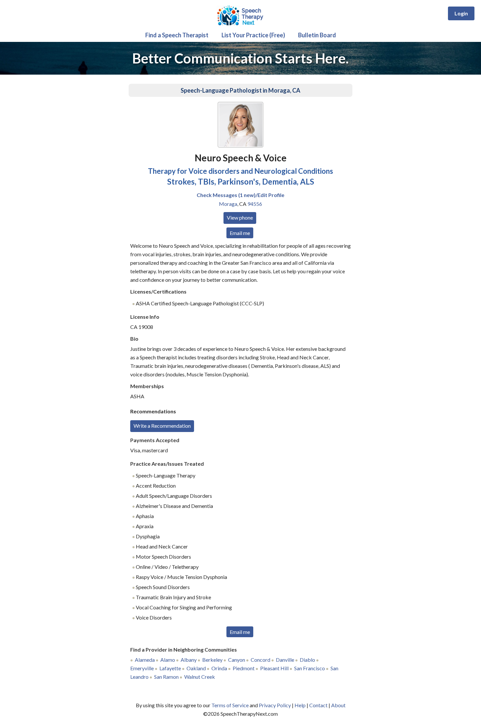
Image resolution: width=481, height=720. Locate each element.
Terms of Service (230, 705)
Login (461, 13)
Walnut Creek (199, 677)
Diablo (307, 660)
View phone (240, 217)
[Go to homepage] (240, 26)
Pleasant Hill (274, 668)
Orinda (219, 668)
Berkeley (212, 660)
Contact (318, 705)
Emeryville (142, 668)
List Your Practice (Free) (253, 35)
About (338, 705)
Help (300, 705)
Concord (260, 660)
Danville (285, 660)
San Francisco (309, 668)
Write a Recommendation (162, 426)
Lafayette (170, 668)
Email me (240, 233)
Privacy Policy (275, 705)
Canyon (236, 660)
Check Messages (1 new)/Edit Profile (240, 195)
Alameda (145, 660)
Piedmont (244, 668)
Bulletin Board (317, 35)
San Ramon (166, 677)
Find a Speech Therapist (176, 35)
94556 (254, 204)
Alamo (167, 660)
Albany (189, 660)
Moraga (228, 204)
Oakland (196, 668)
